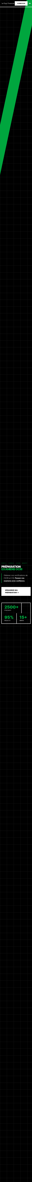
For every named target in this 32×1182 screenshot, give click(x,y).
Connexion (21, 3)
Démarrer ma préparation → (12, 591)
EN (30, 3)
